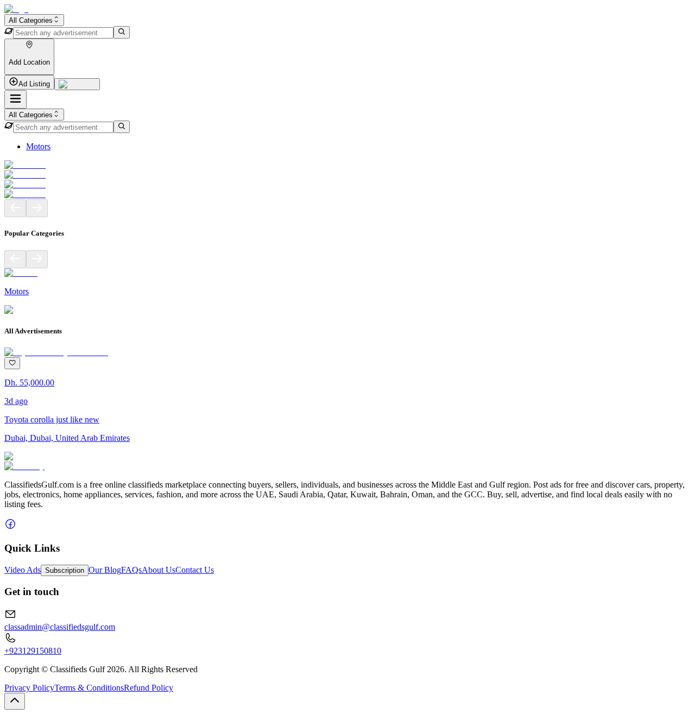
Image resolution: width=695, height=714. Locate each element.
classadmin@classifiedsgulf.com (59, 626)
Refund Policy (148, 687)
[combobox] (34, 20)
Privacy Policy (29, 687)
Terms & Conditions (89, 687)
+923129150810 (32, 650)
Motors (38, 146)
